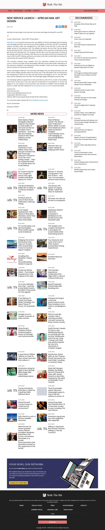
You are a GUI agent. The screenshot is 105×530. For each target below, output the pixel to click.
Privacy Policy (37, 505)
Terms (21, 505)
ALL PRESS (28, 11)
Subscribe (52, 522)
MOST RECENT (18, 11)
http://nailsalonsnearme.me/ (40, 86)
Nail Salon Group (12, 42)
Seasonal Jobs (52, 510)
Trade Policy (68, 510)
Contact (83, 505)
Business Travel (36, 510)
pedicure (10, 63)
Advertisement (68, 505)
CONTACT (36, 11)
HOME (10, 11)
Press (52, 505)
